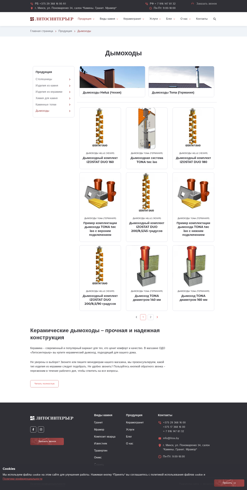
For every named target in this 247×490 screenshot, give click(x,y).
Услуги (130, 430)
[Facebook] (33, 429)
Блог (129, 437)
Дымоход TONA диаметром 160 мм (193, 298)
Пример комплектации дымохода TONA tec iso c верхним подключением (100, 229)
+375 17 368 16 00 (174, 427)
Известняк (100, 444)
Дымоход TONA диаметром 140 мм (147, 298)
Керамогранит (135, 423)
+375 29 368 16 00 (174, 423)
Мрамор (99, 430)
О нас (129, 444)
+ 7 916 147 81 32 (173, 431)
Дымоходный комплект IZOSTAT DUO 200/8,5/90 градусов (100, 300)
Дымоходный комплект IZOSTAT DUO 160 (100, 160)
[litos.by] (51, 19)
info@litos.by (171, 438)
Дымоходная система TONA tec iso (147, 160)
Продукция (65, 31)
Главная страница (41, 31)
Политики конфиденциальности (22, 479)
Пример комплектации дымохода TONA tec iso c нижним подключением (193, 229)
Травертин (100, 451)
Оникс (98, 458)
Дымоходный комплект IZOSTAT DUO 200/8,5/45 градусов (146, 227)
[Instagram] (41, 429)
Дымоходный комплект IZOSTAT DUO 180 (193, 160)
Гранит (98, 423)
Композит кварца (104, 437)
